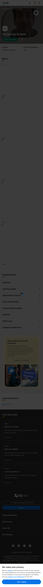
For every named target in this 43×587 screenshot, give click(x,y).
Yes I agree (21, 582)
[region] (21, 575)
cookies (9, 570)
